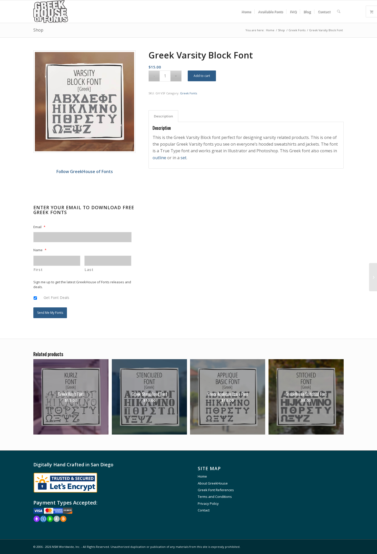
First (38, 269)
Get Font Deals (56, 297)
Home (202, 476)
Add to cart (202, 76)
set (183, 157)
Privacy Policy (208, 503)
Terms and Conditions (215, 496)
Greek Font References (216, 490)
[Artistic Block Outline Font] (373, 277)
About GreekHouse (213, 483)
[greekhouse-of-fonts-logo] (50, 11)
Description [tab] (163, 116)
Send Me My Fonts (50, 312)
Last (89, 269)
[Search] (339, 11)
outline (159, 157)
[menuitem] (246, 11)
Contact (204, 510)
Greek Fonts (188, 93)
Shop (38, 30)
